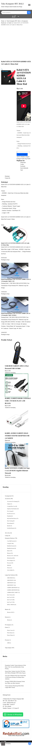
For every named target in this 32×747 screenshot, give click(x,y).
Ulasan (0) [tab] (7, 178)
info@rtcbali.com (11, 702)
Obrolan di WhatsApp (14, 714)
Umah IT (12, 704)
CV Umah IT (15, 708)
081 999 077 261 (12, 700)
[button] (2, 69)
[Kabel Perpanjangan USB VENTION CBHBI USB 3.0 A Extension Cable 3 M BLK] (14, 304)
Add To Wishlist (21, 156)
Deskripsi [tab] (7, 176)
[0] (3, 744)
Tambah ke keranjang (22, 154)
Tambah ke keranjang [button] (10, 372)
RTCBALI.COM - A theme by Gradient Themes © (16, 741)
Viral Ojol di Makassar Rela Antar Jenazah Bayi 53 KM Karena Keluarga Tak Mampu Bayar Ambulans (15, 677)
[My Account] (13, 16)
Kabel (23, 158)
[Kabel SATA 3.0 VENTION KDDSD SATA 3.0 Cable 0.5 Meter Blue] (14, 234)
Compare (27, 156)
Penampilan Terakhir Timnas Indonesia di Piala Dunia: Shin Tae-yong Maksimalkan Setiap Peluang (15, 667)
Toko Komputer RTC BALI (12, 4)
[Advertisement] (16, 43)
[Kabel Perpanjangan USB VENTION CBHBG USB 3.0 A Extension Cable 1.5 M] (14, 270)
